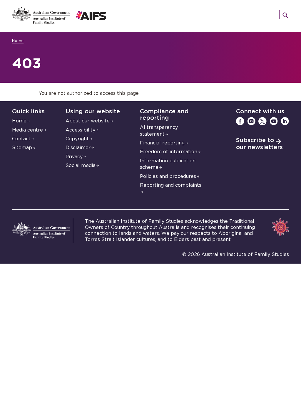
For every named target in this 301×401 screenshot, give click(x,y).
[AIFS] (59, 23)
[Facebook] (240, 121)
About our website (88, 121)
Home (18, 41)
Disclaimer (78, 147)
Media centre (27, 130)
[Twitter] (262, 121)
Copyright (77, 139)
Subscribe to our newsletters (259, 143)
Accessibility (80, 130)
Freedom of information (168, 151)
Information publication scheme (167, 164)
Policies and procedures (168, 176)
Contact (21, 139)
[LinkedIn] (285, 121)
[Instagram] (251, 121)
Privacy (74, 156)
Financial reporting (162, 143)
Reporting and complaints (170, 185)
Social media (81, 165)
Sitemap (22, 147)
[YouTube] (274, 121)
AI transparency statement (159, 130)
